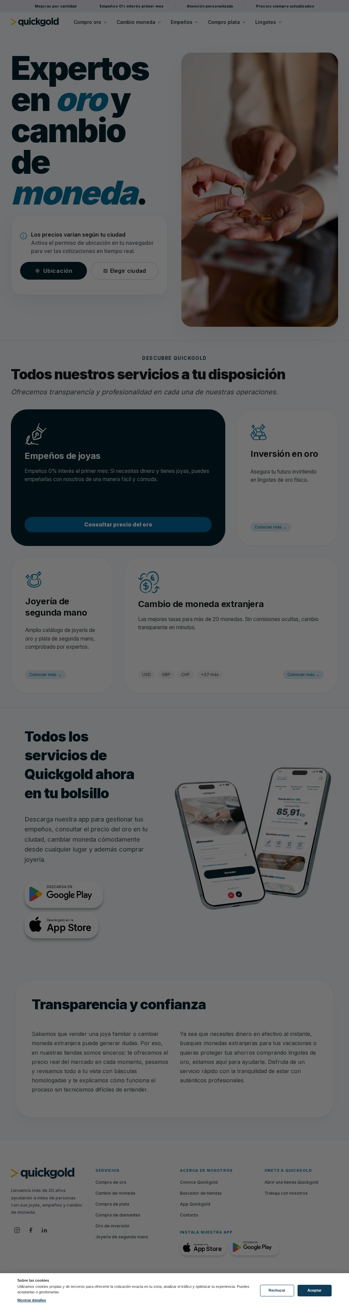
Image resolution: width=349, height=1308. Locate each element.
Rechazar (277, 1290)
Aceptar (314, 1290)
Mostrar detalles (31, 1300)
